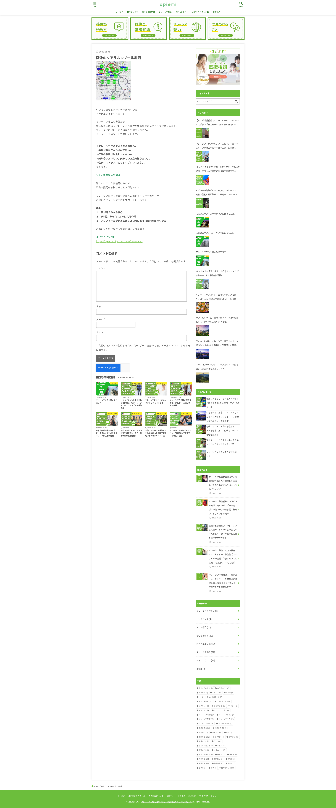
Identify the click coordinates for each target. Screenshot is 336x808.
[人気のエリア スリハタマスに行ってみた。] (202, 222)
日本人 (221, 754)
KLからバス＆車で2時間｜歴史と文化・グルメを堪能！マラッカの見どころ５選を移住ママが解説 (218, 169)
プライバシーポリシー (208, 796)
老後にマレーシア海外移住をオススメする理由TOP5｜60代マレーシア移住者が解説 (222, 430)
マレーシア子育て (206, 719)
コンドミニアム (223, 701)
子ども (217, 741)
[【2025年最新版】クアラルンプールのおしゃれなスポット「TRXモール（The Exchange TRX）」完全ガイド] (202, 133)
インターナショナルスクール (210, 697)
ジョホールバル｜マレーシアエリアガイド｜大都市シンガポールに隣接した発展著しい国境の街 (217, 343)
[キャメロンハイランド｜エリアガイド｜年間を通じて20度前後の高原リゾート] (202, 377)
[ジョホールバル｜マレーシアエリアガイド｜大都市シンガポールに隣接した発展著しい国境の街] (202, 354)
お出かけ (203, 692)
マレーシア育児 (225, 723)
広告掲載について (156, 796)
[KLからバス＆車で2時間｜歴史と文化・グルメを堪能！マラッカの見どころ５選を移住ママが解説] (202, 180)
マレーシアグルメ (226, 715)
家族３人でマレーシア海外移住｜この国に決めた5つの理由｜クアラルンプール (223, 402)
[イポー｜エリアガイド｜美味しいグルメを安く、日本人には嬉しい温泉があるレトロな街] (202, 307)
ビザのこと (220, 706)
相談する (216, 12)
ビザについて (204, 619)
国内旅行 (219, 737)
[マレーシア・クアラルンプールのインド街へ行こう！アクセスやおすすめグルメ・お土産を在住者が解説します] (202, 156)
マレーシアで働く (222, 710)
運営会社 (170, 796)
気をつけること (181, 12)
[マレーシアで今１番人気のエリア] (202, 260)
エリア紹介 (203, 627)
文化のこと (220, 750)
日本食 (233, 754)
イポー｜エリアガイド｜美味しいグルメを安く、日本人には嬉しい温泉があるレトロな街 (216, 296)
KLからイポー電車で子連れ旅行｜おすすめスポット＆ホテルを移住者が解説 (217, 273)
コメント (101, 268)
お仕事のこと (223, 688)
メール (100, 319)
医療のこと (204, 737)
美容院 (231, 759)
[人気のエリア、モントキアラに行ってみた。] (202, 241)
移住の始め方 (132, 12)
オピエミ (119, 12)
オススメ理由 (205, 701)
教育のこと (204, 750)
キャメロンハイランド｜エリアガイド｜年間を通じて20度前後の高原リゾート (217, 366)
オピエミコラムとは (200, 12)
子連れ (221, 745)
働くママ (216, 732)
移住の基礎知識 (148, 12)
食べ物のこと (227, 768)
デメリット (204, 706)
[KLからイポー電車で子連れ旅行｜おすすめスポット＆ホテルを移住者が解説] (202, 284)
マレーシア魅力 (165, 12)
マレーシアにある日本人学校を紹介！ (221, 453)
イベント (216, 692)
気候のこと (204, 759)
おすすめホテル (206, 688)
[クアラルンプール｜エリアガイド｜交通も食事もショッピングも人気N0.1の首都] (202, 330)
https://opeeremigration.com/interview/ (119, 241)
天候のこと (204, 741)
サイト (99, 332)
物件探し (218, 759)
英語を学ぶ (204, 763)
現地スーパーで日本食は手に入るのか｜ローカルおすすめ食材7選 (222, 442)
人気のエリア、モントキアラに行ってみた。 (216, 232)
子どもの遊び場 (206, 745)
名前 (99, 306)
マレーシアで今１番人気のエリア (211, 252)
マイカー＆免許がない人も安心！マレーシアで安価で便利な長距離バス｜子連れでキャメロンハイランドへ (217, 193)
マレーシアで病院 (206, 715)
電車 (214, 768)
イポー (229, 692)
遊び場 (202, 768)
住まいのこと (221, 728)
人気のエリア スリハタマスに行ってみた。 (216, 213)
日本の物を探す (206, 754)
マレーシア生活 (226, 719)
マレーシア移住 (206, 723)
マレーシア (204, 710)
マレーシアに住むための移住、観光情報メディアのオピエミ (166, 801)
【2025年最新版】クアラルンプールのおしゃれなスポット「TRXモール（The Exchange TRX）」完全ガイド (217, 123)
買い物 (231, 763)
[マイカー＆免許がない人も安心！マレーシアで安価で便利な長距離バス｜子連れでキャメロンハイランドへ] (202, 203)
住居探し (203, 732)
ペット (234, 706)
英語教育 (218, 763)
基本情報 (234, 737)
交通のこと (204, 728)
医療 (229, 732)
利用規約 (192, 796)
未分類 (201, 668)
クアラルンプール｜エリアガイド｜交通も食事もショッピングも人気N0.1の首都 (217, 319)
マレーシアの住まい (207, 610)
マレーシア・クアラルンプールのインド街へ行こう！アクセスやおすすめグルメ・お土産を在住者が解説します (217, 146)
